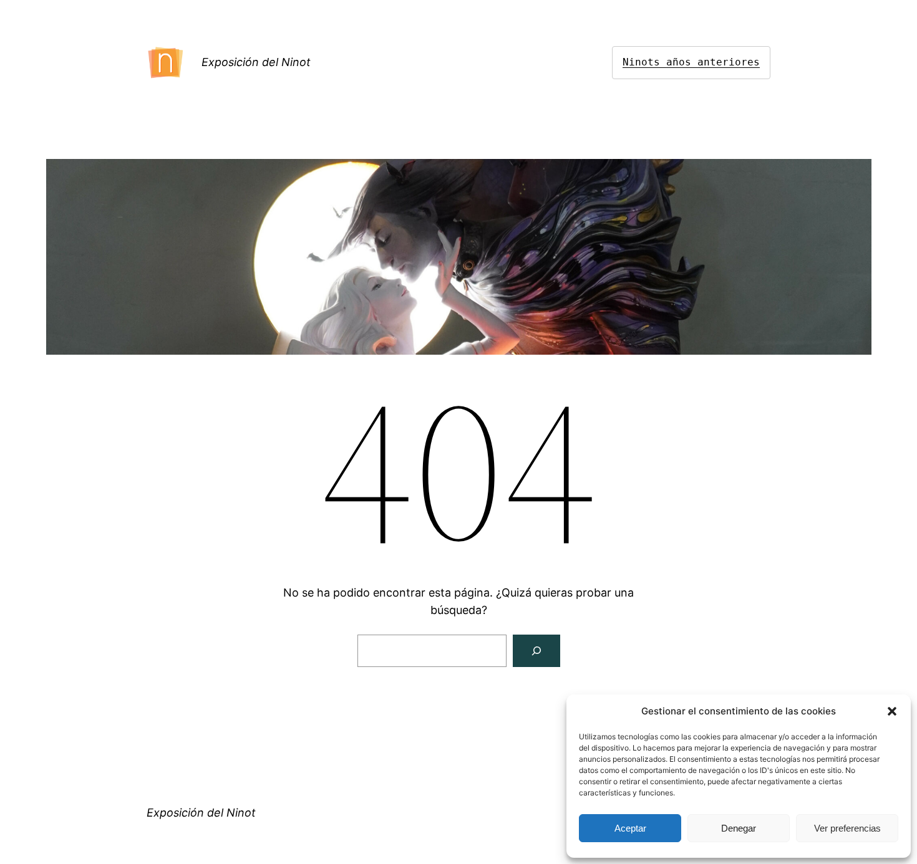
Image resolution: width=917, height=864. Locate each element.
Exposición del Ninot (256, 62)
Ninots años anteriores (691, 62)
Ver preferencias (847, 828)
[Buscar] (536, 651)
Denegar (738, 828)
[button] (892, 711)
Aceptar (630, 828)
